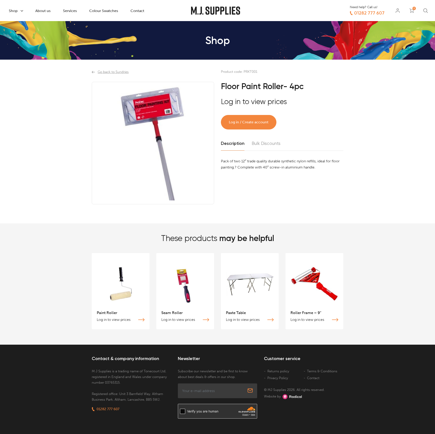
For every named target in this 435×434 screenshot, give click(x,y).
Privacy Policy (277, 378)
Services (70, 11)
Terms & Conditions (322, 371)
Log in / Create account (248, 122)
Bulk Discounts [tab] (266, 143)
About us (43, 11)
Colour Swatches (103, 11)
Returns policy (278, 371)
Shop (13, 11)
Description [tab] (232, 143)
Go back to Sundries (113, 72)
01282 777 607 (369, 13)
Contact (137, 11)
